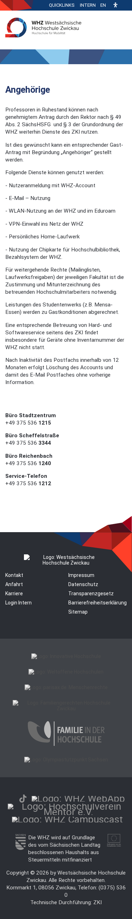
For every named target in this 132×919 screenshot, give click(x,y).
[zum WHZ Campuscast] (67, 819)
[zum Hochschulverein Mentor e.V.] (68, 812)
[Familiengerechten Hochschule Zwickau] (66, 708)
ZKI (97, 902)
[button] (115, 5)
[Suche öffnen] (125, 5)
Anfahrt (14, 584)
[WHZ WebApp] (78, 798)
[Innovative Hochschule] (66, 656)
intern (88, 5)
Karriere (14, 593)
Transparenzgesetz (91, 593)
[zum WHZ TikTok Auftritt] (22, 798)
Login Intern (18, 602)
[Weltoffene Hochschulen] (66, 672)
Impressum (81, 575)
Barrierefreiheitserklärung (97, 602)
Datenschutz (83, 584)
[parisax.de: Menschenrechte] (66, 687)
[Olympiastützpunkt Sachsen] (66, 759)
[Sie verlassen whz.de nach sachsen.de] (20, 848)
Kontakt (14, 575)
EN (103, 5)
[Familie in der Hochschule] (66, 744)
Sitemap (78, 612)
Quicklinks (62, 5)
